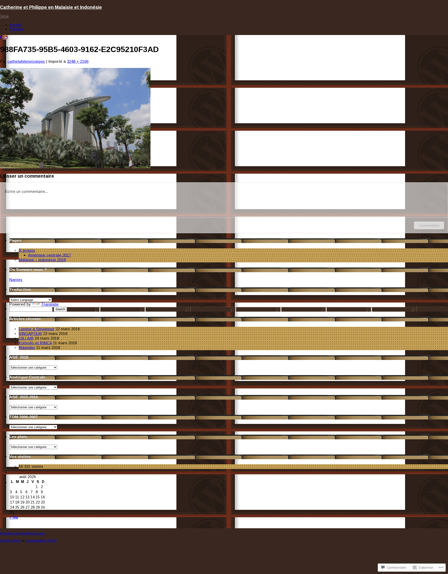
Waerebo (27, 347)
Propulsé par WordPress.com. (22, 533)
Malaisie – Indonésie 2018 (42, 260)
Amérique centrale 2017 (49, 255)
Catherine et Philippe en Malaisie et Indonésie (51, 7)
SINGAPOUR (30, 333)
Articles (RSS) (10, 540)
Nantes (15, 280)
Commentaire (429, 225)
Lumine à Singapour (36, 329)
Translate (50, 304)
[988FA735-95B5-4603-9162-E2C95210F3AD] (75, 167)
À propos (16, 29)
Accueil (15, 25)
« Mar (13, 517)
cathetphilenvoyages (26, 61)
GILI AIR (26, 338)
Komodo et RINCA (35, 343)
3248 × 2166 (77, 61)
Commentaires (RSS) (41, 540)
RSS (4, 37)
